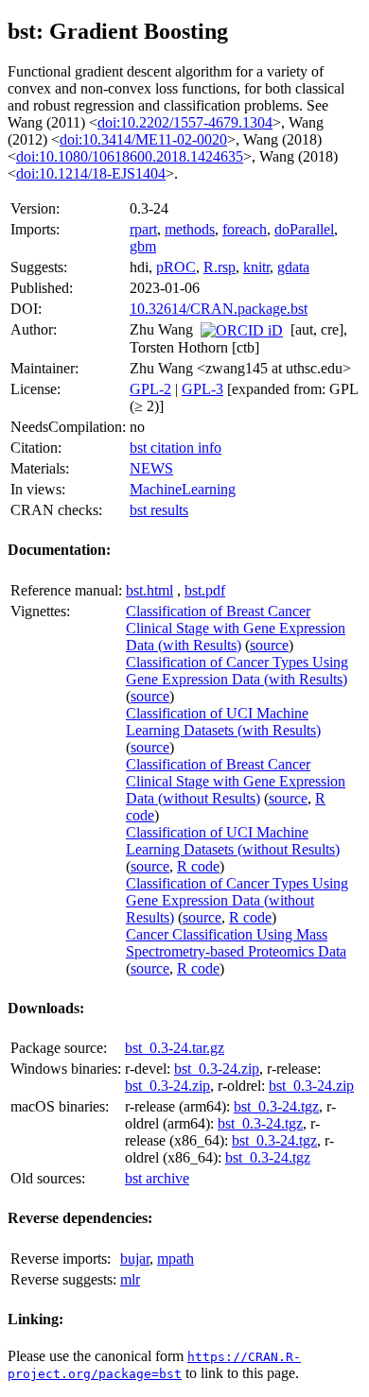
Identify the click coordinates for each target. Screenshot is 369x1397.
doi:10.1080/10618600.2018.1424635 (129, 156)
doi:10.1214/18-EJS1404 (91, 173)
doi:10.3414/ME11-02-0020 (143, 139)
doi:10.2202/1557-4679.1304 (184, 122)
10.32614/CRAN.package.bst (219, 309)
